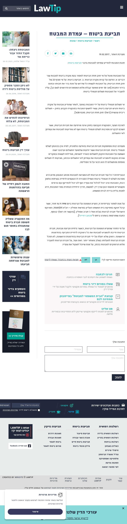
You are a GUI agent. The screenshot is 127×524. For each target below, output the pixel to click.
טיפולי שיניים (111, 450)
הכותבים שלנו (82, 479)
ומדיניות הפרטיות (10, 410)
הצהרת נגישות (68, 479)
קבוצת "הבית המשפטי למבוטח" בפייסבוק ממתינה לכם (86, 297)
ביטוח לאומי (55, 442)
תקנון (109, 479)
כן (96, 260)
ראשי (97, 41)
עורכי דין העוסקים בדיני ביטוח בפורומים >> (16, 286)
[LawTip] (47, 8)
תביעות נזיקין (52, 426)
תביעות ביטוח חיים (81, 442)
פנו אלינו (107, 309)
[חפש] (6, 9)
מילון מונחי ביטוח (81, 446)
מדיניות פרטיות (53, 479)
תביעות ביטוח (85, 41)
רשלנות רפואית (108, 426)
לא (86, 260)
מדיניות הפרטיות (64, 488)
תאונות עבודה (54, 438)
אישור (35, 511)
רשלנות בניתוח (111, 442)
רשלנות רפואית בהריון (107, 438)
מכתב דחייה (86, 215)
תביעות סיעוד (83, 433)
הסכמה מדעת (112, 463)
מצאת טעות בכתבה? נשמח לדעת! (62, 259)
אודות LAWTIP (97, 479)
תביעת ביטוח (75, 63)
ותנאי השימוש (50, 488)
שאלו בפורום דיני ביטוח (98, 284)
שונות (73, 41)
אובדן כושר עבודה (81, 438)
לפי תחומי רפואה (110, 467)
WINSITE (19, 477)
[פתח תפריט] (121, 7)
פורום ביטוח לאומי (52, 446)
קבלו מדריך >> (16, 335)
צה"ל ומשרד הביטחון (108, 454)
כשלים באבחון (111, 446)
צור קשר (120, 479)
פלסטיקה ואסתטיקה (108, 458)
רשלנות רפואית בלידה (107, 433)
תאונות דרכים (54, 433)
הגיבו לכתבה (104, 274)
